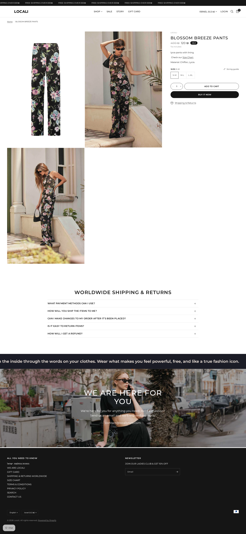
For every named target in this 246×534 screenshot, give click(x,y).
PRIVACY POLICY (16, 488)
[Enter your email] (177, 471)
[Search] (232, 11)
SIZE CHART (13, 480)
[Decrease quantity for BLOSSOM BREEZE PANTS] (173, 86)
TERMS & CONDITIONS (19, 484)
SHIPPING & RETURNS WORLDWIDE (27, 476)
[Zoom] (78, 37)
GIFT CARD (134, 11)
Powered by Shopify (47, 520)
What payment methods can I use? (71, 303)
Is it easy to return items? (66, 326)
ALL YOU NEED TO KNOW (22, 458)
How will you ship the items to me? (72, 311)
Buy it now (204, 94)
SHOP (97, 11)
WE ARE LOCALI (16, 467)
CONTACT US (14, 496)
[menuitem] (98, 11)
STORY (120, 11)
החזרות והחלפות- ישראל (18, 463)
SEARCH (11, 492)
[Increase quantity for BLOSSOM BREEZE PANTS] (181, 86)
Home (10, 22)
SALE (109, 11)
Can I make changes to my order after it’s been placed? (87, 318)
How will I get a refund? (65, 333)
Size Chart (188, 57)
